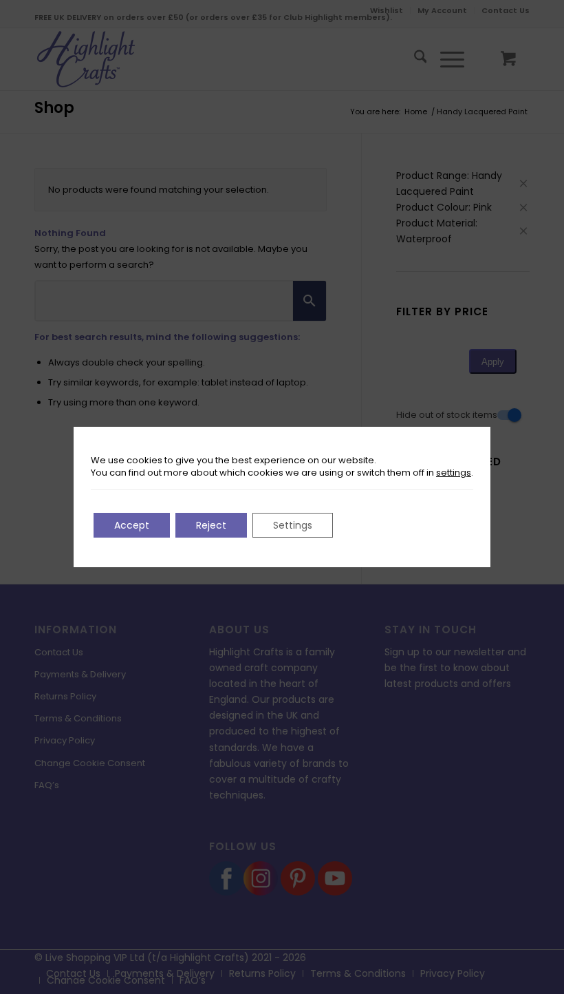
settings (453, 473)
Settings (292, 525)
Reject (211, 525)
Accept (131, 525)
